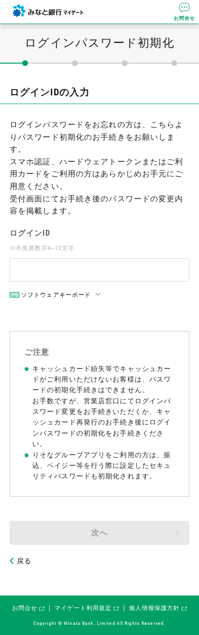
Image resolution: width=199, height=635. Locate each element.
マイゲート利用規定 (83, 608)
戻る (24, 561)
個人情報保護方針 (154, 608)
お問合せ (184, 18)
